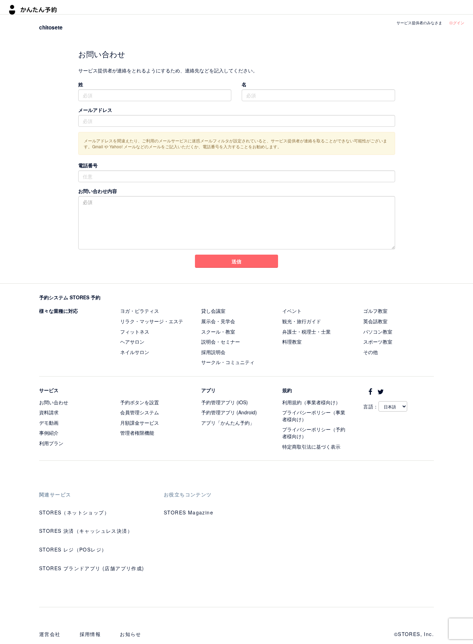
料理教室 (292, 341)
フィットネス (134, 331)
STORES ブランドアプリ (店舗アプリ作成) (91, 568)
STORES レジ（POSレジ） (73, 549)
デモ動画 (49, 422)
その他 (370, 352)
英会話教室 (375, 321)
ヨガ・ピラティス (139, 310)
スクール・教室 (218, 331)
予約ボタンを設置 (139, 402)
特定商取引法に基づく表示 (311, 446)
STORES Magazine (188, 512)
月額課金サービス (139, 422)
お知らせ (130, 633)
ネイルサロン (134, 352)
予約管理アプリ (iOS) (224, 402)
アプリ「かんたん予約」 (228, 422)
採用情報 (90, 633)
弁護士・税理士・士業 (306, 331)
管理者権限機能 (137, 432)
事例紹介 (49, 432)
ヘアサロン (132, 341)
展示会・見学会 (218, 321)
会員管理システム (139, 412)
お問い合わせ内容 (97, 190)
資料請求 (49, 412)
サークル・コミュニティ (228, 362)
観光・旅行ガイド (301, 321)
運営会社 (50, 633)
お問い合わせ (53, 402)
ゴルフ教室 (375, 310)
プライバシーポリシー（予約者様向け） (313, 433)
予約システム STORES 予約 (69, 297)
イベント (292, 310)
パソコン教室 (377, 331)
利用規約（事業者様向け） (311, 402)
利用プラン (51, 443)
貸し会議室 (213, 310)
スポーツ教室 (377, 341)
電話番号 (88, 165)
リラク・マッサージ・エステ (151, 321)
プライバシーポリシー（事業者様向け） (313, 416)
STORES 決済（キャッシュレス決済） (86, 530)
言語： (370, 406)
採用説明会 (213, 352)
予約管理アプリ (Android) (229, 412)
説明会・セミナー (220, 341)
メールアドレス (95, 109)
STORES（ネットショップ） (74, 512)
